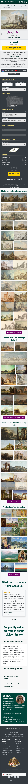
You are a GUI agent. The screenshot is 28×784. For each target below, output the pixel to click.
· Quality (17, 747)
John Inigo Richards (22, 6)
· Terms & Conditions (6, 747)
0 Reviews (17, 73)
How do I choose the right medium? (11, 677)
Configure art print (15, 48)
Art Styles (8, 6)
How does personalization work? (13, 641)
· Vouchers (17, 750)
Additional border (5, 87)
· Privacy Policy (5, 748)
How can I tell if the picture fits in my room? (13, 670)
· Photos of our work (19, 748)
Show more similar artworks (14, 332)
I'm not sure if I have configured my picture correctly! (14, 685)
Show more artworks (14, 574)
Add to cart (15, 174)
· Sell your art (18, 745)
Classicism (13, 6)
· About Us (4, 754)
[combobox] (14, 89)
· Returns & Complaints (7, 752)
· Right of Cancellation (7, 750)
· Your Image (18, 743)
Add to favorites (21, 70)
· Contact (4, 743)
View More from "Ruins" (14, 502)
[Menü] (1, 2)
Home (2, 6)
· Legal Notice (5, 745)
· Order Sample (18, 752)
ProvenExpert (9, 612)
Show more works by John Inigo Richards (14, 417)
